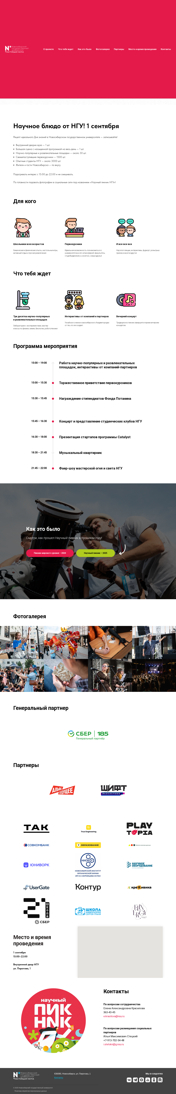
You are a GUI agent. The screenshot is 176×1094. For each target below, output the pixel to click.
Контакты (166, 49)
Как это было (84, 49)
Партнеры (119, 49)
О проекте (48, 49)
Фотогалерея (103, 49)
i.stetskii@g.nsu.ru (113, 1044)
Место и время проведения (142, 49)
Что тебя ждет (65, 49)
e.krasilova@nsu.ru (113, 1016)
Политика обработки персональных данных (31, 1091)
